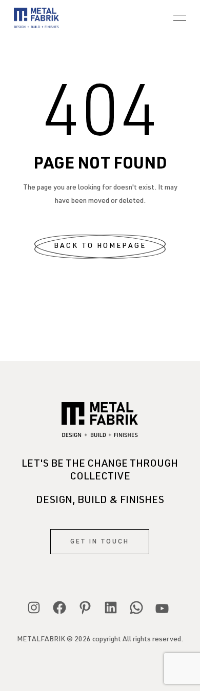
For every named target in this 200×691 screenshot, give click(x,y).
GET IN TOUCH (99, 541)
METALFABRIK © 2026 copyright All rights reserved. (100, 639)
